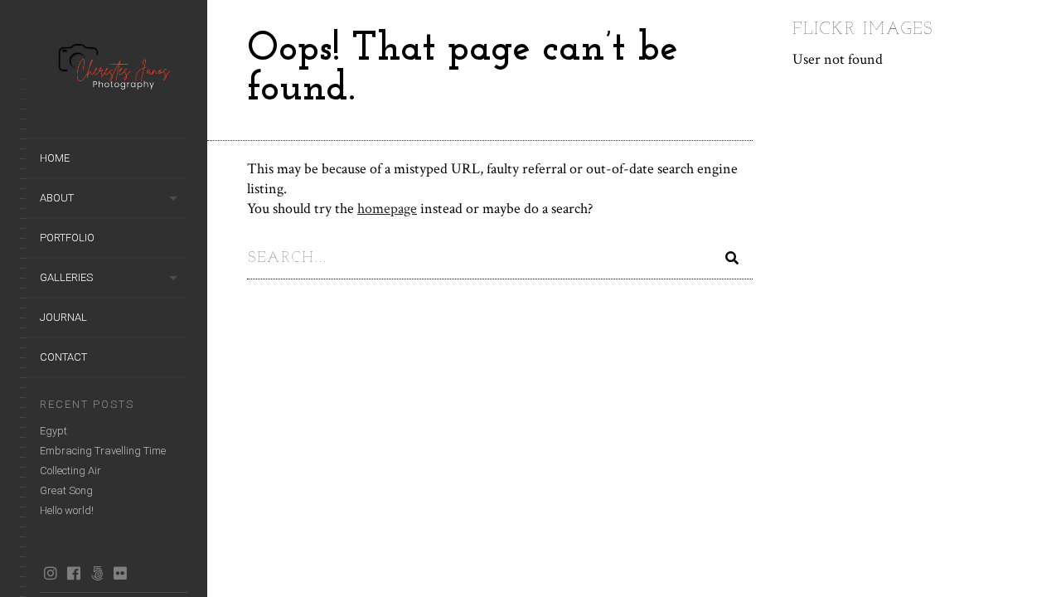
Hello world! (67, 510)
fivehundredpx (96, 573)
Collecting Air (70, 470)
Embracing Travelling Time (103, 450)
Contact (63, 357)
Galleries (66, 277)
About (57, 198)
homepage (387, 208)
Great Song (66, 490)
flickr (119, 573)
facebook (73, 573)
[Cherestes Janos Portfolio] (113, 70)
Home (55, 158)
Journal (63, 317)
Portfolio (67, 237)
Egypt (53, 431)
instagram (50, 573)
